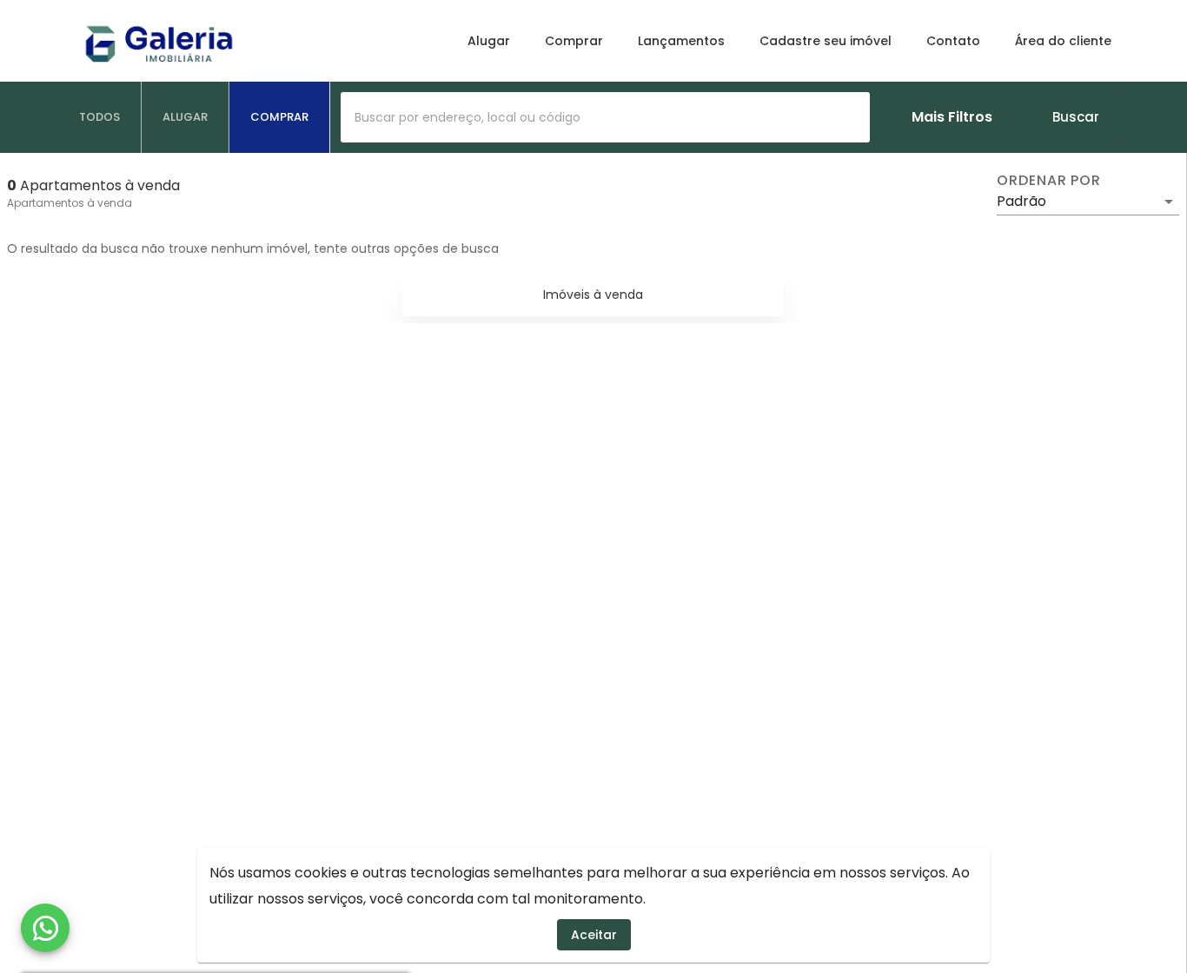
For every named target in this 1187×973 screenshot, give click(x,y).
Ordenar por (1049, 181)
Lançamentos (681, 41)
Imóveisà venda (593, 294)
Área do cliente (1063, 41)
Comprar (574, 41)
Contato (953, 41)
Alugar (489, 41)
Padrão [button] (1021, 201)
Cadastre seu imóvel (825, 41)
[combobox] (605, 117)
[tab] (100, 117)
